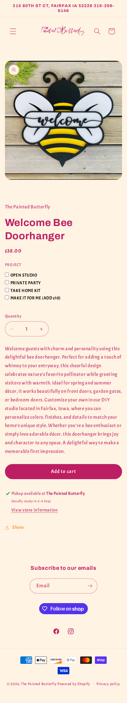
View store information (34, 510)
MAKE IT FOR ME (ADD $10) (35, 298)
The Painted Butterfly (38, 684)
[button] (13, 31)
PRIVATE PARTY (25, 283)
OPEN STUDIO (23, 275)
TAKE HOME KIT (25, 290)
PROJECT (13, 264)
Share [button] (18, 527)
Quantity (13, 316)
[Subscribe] (90, 586)
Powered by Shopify (73, 684)
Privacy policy (108, 684)
